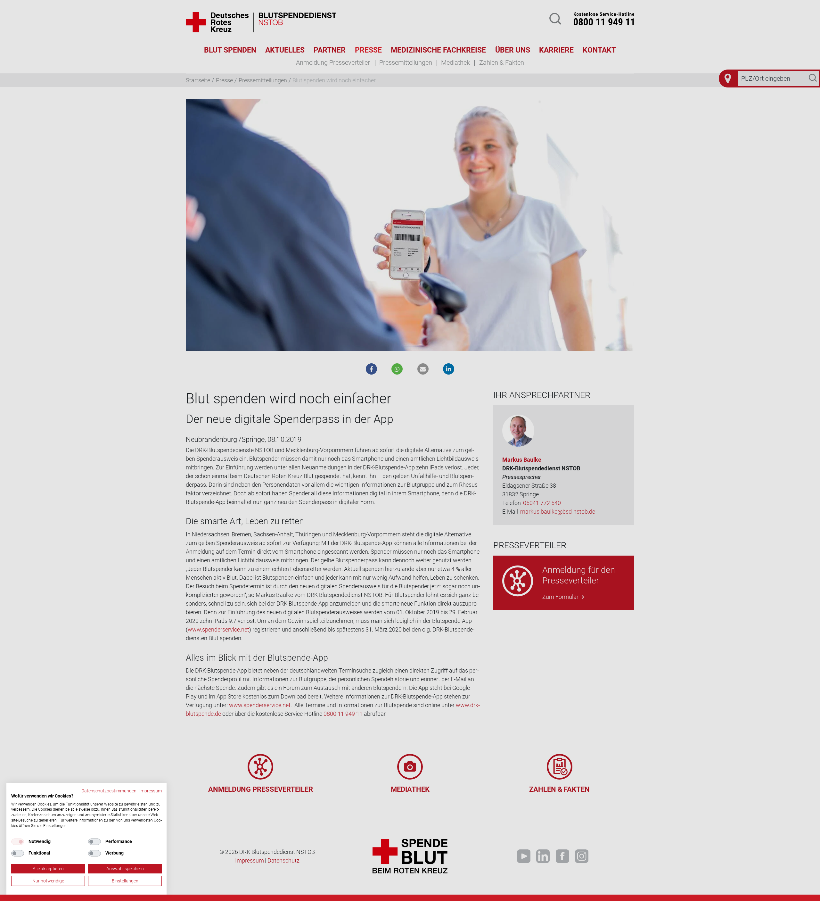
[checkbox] (17, 842)
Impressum (150, 790)
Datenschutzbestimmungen (108, 790)
